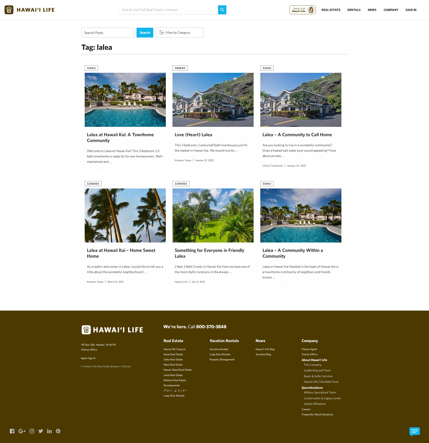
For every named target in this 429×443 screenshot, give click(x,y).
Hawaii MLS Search (174, 349)
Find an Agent (309, 349)
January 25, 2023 (296, 165)
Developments (172, 385)
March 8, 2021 (115, 281)
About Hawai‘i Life (314, 360)
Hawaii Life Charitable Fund (321, 381)
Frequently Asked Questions (317, 414)
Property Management (222, 359)
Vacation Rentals (219, 349)
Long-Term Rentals (220, 354)
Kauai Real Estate (173, 354)
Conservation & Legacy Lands (322, 398)
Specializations (312, 387)
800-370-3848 (211, 326)
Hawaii (180, 67)
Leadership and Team (317, 370)
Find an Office (89, 349)
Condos (93, 183)
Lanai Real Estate (173, 374)
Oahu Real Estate (173, 359)
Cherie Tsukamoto (273, 165)
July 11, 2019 (198, 281)
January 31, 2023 (204, 160)
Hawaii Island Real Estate (178, 369)
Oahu (91, 67)
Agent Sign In (88, 357)
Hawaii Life (181, 281)
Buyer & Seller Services (318, 376)
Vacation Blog (263, 354)
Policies (126, 366)
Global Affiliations (315, 403)
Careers (306, 409)
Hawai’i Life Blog (265, 349)
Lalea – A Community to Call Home (297, 134)
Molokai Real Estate (175, 380)
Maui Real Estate (173, 364)
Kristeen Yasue (183, 160)
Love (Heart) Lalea (193, 134)
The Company (313, 364)
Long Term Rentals (174, 395)
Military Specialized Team (320, 392)
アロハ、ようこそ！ (176, 390)
